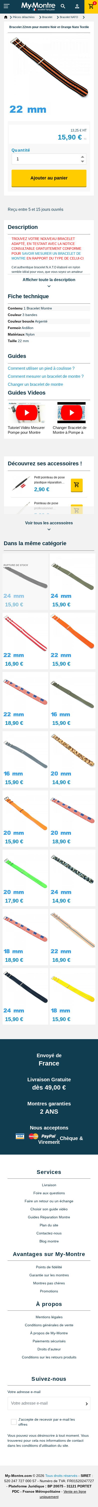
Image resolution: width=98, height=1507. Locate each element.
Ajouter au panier (49, 177)
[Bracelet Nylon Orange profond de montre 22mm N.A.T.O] (72, 635)
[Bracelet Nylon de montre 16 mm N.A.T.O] (25, 753)
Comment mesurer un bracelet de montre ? (46, 376)
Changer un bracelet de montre (35, 384)
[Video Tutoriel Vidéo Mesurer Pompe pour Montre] (26, 412)
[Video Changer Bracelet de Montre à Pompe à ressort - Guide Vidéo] (71, 412)
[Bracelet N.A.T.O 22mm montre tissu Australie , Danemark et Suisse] (25, 635)
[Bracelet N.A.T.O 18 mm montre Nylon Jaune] (72, 990)
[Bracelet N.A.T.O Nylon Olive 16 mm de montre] (72, 694)
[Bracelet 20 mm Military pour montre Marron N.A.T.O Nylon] (72, 753)
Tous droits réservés (61, 1476)
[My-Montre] (38, 6)
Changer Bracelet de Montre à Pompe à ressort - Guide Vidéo (70, 432)
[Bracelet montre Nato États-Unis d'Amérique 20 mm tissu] (72, 813)
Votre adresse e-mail (24, 1392)
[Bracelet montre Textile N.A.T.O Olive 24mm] (72, 576)
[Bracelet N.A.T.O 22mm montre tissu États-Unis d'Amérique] (25, 694)
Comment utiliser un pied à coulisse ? (41, 368)
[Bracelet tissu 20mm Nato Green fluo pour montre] (25, 872)
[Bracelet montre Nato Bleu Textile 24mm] (25, 990)
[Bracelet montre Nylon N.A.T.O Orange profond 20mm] (25, 813)
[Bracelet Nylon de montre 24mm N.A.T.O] (25, 576)
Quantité (21, 150)
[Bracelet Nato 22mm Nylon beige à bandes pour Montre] (72, 931)
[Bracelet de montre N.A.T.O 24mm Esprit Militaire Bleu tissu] (72, 872)
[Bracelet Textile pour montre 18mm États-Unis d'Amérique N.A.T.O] (25, 931)
